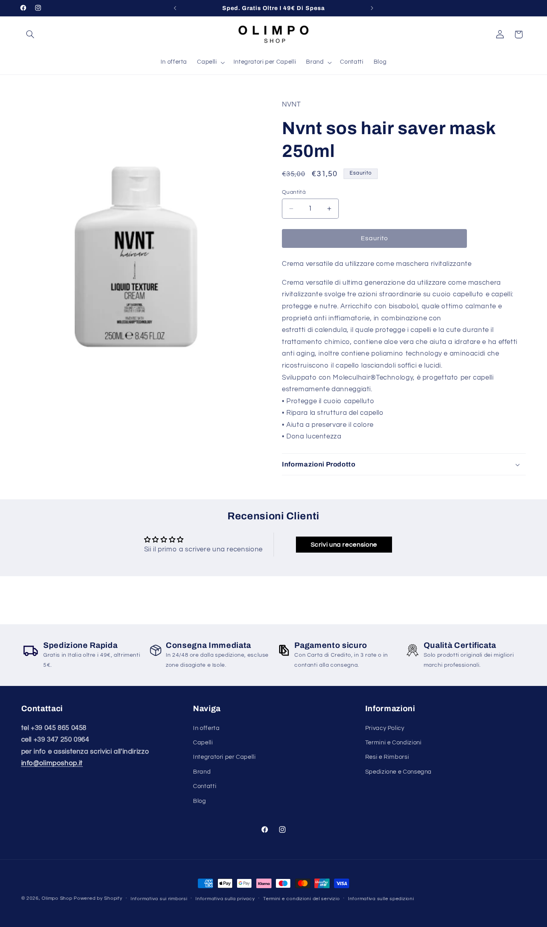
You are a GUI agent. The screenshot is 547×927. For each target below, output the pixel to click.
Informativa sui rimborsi (159, 899)
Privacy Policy (384, 728)
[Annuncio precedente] (175, 8)
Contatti (204, 786)
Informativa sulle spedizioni (381, 899)
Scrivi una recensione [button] (344, 545)
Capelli (203, 743)
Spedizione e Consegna (398, 772)
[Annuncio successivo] (372, 8)
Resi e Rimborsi (387, 757)
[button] (30, 34)
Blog (199, 801)
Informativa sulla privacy (225, 899)
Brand (202, 772)
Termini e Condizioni (393, 743)
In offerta (206, 728)
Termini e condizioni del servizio (301, 899)
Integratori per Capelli (224, 757)
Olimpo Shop (57, 898)
